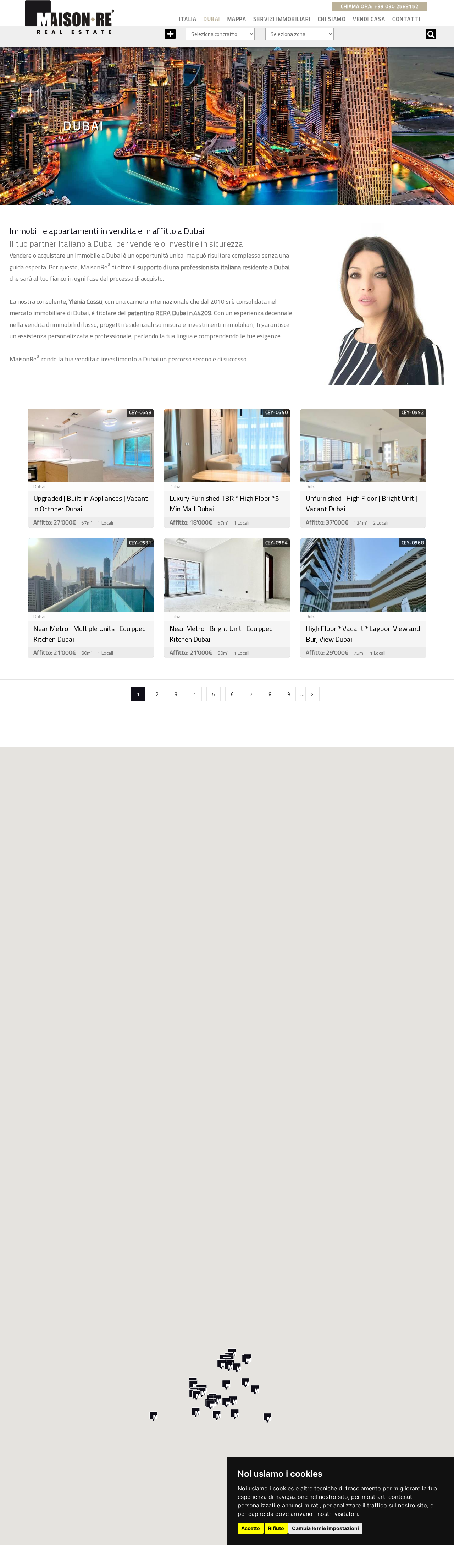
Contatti (406, 19)
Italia (187, 19)
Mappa (237, 19)
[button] (236, 1368)
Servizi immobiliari (282, 19)
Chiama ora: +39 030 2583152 (380, 6)
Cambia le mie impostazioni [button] (325, 1528)
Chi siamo (332, 19)
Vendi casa (369, 19)
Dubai (212, 19)
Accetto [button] (250, 1528)
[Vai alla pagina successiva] (312, 694)
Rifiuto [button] (276, 1528)
